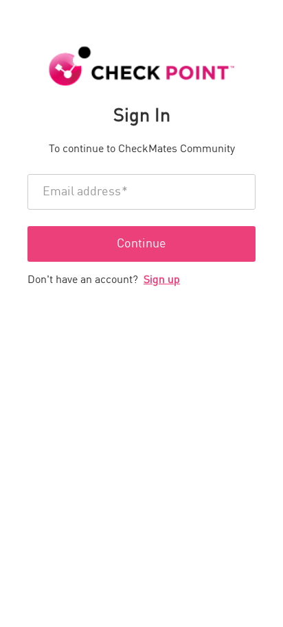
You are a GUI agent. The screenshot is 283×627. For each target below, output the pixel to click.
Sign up (162, 280)
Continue (141, 244)
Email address (85, 192)
